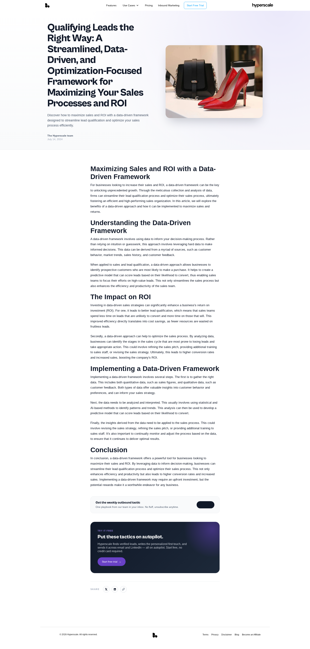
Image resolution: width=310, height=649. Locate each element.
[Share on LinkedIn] (115, 589)
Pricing (149, 5)
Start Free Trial (195, 5)
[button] (130, 5)
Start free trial (111, 561)
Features (111, 5)
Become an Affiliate (251, 634)
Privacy (215, 634)
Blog (237, 634)
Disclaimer (226, 634)
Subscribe (205, 504)
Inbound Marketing (168, 5)
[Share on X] (106, 589)
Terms (205, 634)
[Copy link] (123, 589)
